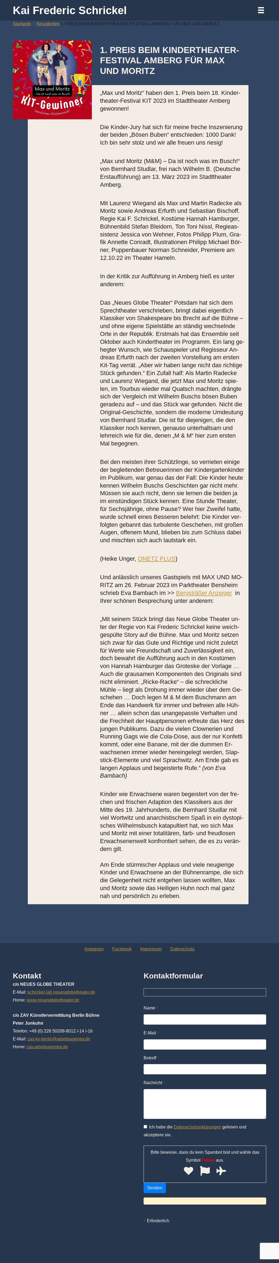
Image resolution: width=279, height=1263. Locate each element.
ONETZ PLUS (156, 558)
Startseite (22, 23)
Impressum (151, 949)
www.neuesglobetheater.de (53, 1000)
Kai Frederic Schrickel (70, 10)
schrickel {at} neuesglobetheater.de (61, 992)
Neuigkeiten (48, 23)
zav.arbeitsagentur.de (47, 1046)
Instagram (94, 949)
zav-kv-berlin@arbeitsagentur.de (59, 1039)
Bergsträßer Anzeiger (204, 593)
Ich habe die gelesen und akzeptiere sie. (195, 1131)
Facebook (122, 949)
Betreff (151, 1058)
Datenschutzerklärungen (197, 1127)
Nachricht (154, 1082)
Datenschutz (182, 949)
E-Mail (151, 1033)
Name (151, 1008)
